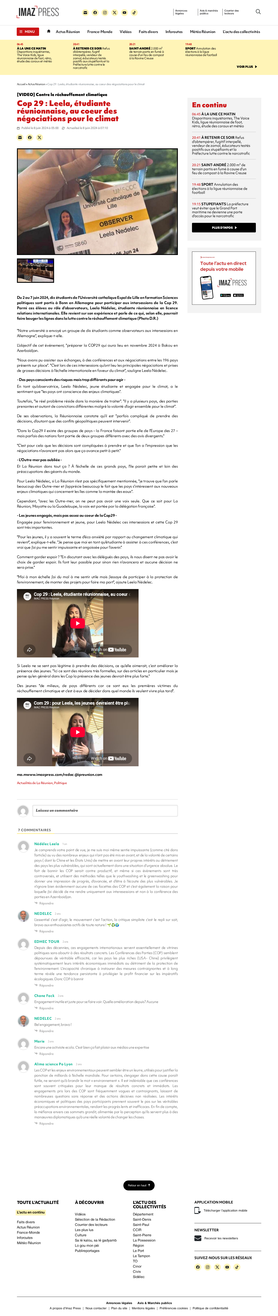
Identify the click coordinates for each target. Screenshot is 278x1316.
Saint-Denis (142, 1219)
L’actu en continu (31, 1212)
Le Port (138, 1251)
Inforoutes (174, 31)
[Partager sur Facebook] (29, 137)
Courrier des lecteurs (231, 12)
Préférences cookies (174, 1308)
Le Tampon (141, 1256)
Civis (137, 1271)
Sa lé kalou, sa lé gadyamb (96, 1240)
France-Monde (99, 31)
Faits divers (148, 31)
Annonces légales (181, 12)
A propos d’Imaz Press (65, 1308)
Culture (80, 1235)
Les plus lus (84, 1230)
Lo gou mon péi (87, 1245)
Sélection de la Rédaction (95, 1219)
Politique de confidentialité (210, 1308)
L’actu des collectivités (241, 31)
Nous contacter (96, 1308)
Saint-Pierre (142, 1235)
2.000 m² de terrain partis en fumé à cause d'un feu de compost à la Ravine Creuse (146, 53)
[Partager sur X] (39, 137)
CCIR (137, 1230)
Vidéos (125, 31)
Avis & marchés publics (209, 12)
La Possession (144, 1240)
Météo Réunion (202, 31)
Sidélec (139, 1277)
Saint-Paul (141, 1225)
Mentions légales (143, 1308)
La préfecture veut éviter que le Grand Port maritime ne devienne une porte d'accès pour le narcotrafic (220, 210)
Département (143, 1214)
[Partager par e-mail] (20, 137)
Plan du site (119, 1308)
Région (138, 1245)
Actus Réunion (68, 31)
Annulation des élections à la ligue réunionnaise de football (201, 51)
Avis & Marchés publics (154, 1303)
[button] (28, 32)
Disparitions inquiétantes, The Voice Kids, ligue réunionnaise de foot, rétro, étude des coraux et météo (34, 54)
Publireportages (87, 1251)
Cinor (137, 1266)
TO (135, 1261)
